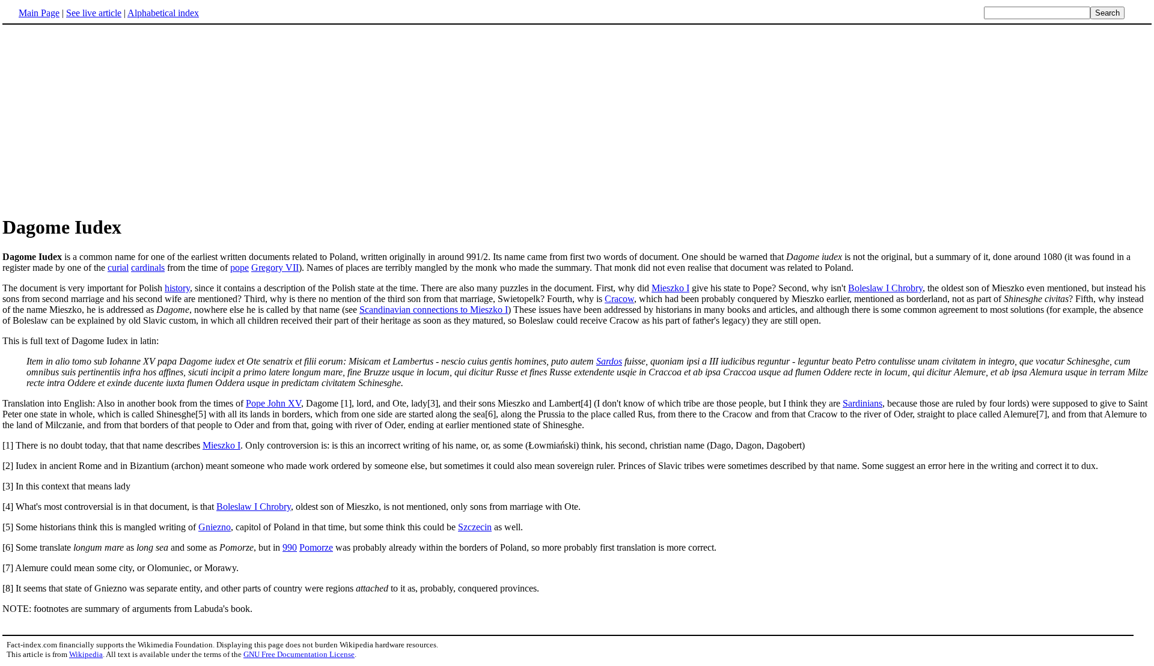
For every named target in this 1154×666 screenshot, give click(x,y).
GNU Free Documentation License (299, 654)
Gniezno (214, 527)
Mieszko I (670, 288)
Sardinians (862, 403)
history (177, 288)
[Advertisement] (103, 119)
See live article (93, 13)
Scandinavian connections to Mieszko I (433, 309)
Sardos (609, 361)
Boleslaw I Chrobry (885, 288)
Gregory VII (275, 267)
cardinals (148, 267)
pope (239, 267)
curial (118, 267)
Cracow (619, 299)
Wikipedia (86, 654)
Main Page (39, 13)
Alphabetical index (163, 13)
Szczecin (475, 527)
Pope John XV (273, 403)
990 (289, 547)
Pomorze (316, 547)
